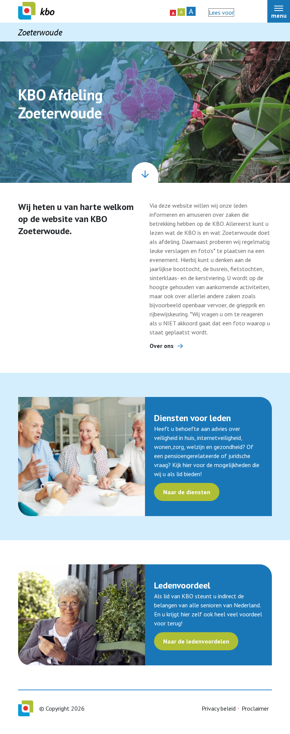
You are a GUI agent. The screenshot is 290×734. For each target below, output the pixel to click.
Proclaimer (255, 708)
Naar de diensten (186, 492)
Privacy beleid (219, 708)
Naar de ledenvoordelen (196, 641)
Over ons (162, 345)
